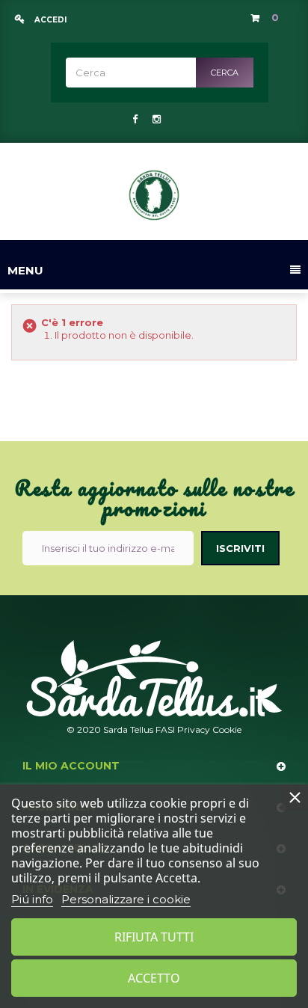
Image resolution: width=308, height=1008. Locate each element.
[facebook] (135, 119)
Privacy (193, 729)
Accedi (49, 20)
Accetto (154, 978)
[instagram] (155, 119)
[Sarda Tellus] (154, 195)
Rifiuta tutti (154, 937)
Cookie (226, 729)
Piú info (32, 899)
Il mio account (71, 765)
